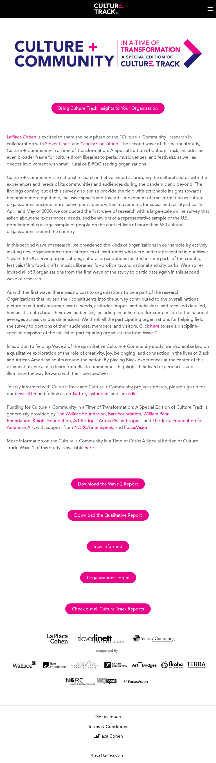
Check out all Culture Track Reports (108, 609)
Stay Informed (108, 547)
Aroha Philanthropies (120, 421)
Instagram (98, 394)
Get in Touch (108, 717)
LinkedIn (128, 394)
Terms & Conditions (108, 727)
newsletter (26, 394)
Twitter (79, 394)
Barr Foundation (124, 414)
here (154, 326)
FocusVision (136, 428)
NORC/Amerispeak (93, 428)
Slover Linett (58, 144)
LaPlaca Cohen (21, 137)
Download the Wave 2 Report (108, 484)
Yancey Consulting (99, 144)
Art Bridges (84, 421)
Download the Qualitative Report (108, 515)
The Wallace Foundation (81, 414)
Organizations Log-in (108, 578)
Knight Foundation (52, 421)
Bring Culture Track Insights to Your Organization (108, 108)
